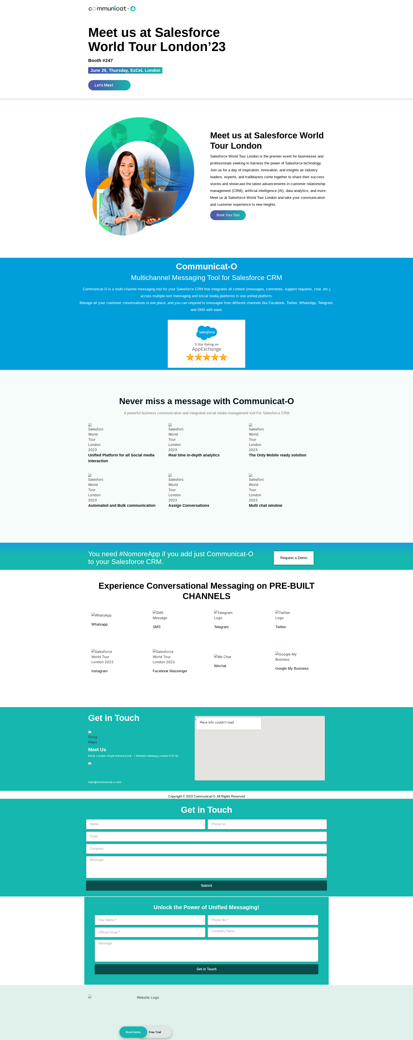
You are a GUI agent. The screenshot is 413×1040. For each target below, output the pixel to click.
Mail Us (96, 776)
